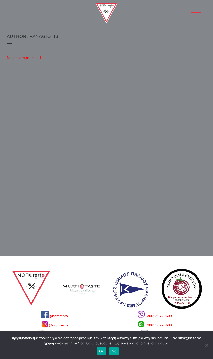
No (114, 351)
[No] (206, 345)
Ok (101, 351)
